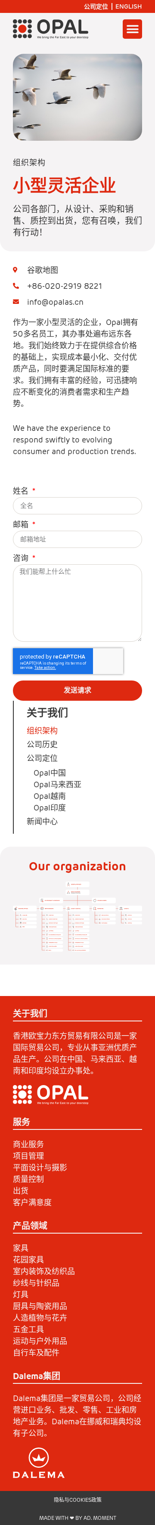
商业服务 (28, 1144)
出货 (20, 1191)
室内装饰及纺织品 (44, 1271)
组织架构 (42, 731)
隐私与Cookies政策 (78, 1500)
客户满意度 (32, 1202)
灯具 (20, 1294)
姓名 (22, 491)
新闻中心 (42, 821)
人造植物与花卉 (40, 1318)
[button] (132, 29)
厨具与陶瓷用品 (40, 1306)
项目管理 (28, 1156)
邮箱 (22, 525)
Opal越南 (50, 796)
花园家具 (28, 1260)
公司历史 (42, 744)
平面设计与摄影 (40, 1167)
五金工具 (28, 1329)
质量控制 (28, 1179)
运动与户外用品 (40, 1341)
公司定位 (96, 6)
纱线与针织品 (36, 1283)
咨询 (22, 558)
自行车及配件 (36, 1353)
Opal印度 (50, 808)
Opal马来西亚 (57, 784)
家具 (20, 1248)
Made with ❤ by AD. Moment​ (77, 1518)
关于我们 (47, 712)
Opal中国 (50, 773)
